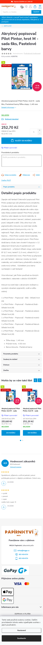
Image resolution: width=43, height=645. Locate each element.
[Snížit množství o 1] (40, 133)
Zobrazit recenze (15, 467)
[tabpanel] (11, 411)
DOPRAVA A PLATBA (23, 614)
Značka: (6, 180)
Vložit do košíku (23, 140)
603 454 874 (23, 554)
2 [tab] (22, 440)
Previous (35, 380)
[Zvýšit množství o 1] (40, 130)
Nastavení (21, 630)
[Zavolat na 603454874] (26, 6)
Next (40, 380)
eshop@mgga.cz (23, 550)
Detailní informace (7, 107)
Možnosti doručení (11, 119)
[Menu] (40, 6)
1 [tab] (20, 440)
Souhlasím (21, 638)
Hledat (36, 12)
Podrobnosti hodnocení (32, 54)
